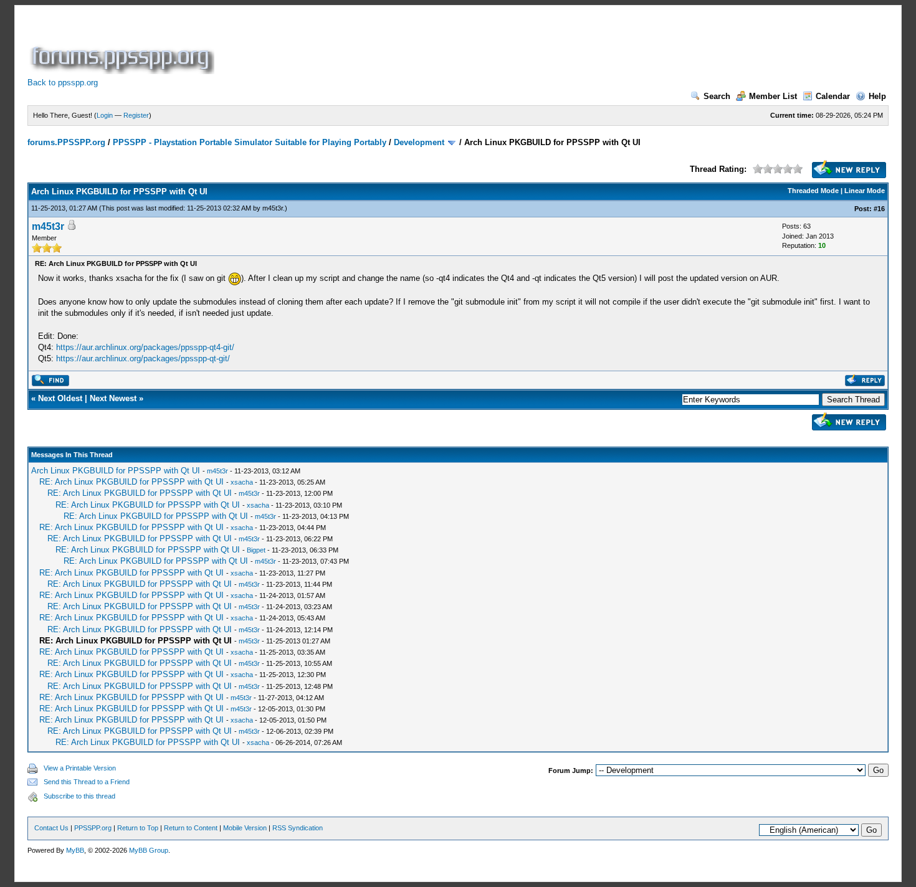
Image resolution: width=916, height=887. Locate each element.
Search (717, 96)
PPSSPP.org (93, 828)
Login (105, 115)
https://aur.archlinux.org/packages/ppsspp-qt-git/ (143, 358)
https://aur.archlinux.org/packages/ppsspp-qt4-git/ (145, 347)
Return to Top (137, 828)
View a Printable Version (80, 768)
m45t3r (272, 208)
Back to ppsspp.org (62, 82)
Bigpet (256, 550)
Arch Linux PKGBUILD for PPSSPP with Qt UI (115, 470)
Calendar (833, 96)
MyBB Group (148, 850)
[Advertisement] (443, 46)
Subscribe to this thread (79, 796)
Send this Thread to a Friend (87, 781)
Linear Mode (864, 190)
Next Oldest (60, 398)
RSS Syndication (297, 828)
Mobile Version (245, 828)
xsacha (242, 482)
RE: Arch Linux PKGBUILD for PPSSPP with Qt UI (131, 481)
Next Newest (113, 398)
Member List (773, 96)
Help (877, 96)
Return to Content (190, 828)
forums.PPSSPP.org (66, 142)
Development (419, 142)
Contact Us (51, 828)
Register (136, 115)
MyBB (75, 850)
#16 (879, 208)
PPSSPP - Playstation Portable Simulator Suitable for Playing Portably (249, 142)
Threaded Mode (813, 190)
